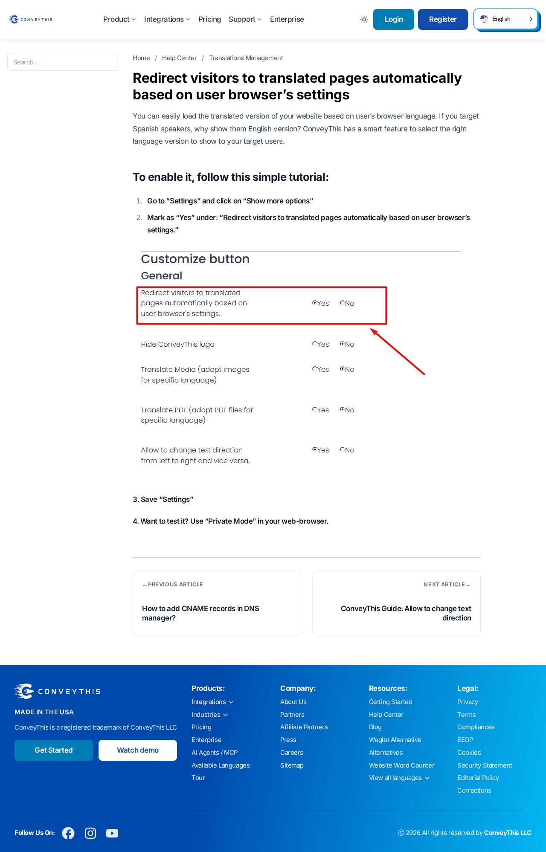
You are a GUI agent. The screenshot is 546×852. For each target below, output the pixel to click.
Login (394, 19)
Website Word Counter (402, 765)
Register (443, 19)
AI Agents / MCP (215, 752)
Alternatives (386, 752)
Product (116, 19)
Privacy (467, 702)
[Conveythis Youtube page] (112, 833)
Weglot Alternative (395, 740)
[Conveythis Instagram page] (90, 833)
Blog (375, 727)
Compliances (475, 727)
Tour (198, 778)
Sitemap (292, 765)
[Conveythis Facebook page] (68, 833)
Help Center (180, 58)
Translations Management (246, 58)
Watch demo (138, 750)
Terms (466, 715)
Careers (291, 752)
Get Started (54, 750)
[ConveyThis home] (30, 19)
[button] (505, 19)
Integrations (164, 19)
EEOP (465, 740)
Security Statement (484, 765)
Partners (292, 715)
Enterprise (287, 19)
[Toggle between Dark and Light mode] (364, 19)
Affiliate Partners (304, 727)
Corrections (474, 790)
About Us (293, 702)
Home (142, 58)
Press (288, 740)
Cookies (469, 752)
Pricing (209, 19)
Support (242, 19)
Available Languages (221, 765)
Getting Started (390, 702)
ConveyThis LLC (507, 833)
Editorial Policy (478, 778)
